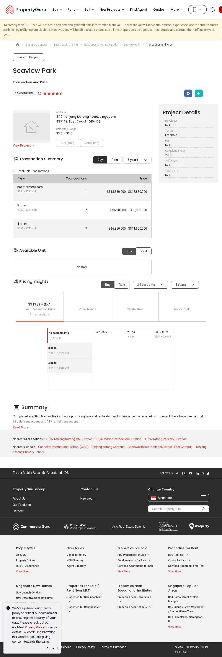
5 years (133, 160)
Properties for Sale (132, 548)
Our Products (22, 505)
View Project (22, 145)
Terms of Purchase (113, 647)
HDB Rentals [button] (176, 554)
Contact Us (89, 489)
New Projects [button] (110, 9)
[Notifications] (212, 9)
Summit (128, 526)
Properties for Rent (183, 548)
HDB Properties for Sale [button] (132, 554)
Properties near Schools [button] (132, 607)
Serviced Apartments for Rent (186, 565)
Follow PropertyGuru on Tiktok (207, 473)
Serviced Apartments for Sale (135, 565)
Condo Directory (76, 554)
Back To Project (28, 57)
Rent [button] (71, 9)
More (175, 9)
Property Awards (80, 526)
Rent (115, 160)
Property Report (168, 526)
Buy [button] (55, 9)
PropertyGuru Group (29, 489)
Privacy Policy (35, 627)
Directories (75, 548)
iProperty (199, 526)
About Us (19, 498)
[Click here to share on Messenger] (188, 93)
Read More (20, 427)
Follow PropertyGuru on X (202, 473)
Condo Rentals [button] (177, 560)
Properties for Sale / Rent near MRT (83, 588)
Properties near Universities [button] (134, 597)
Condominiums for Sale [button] (132, 560)
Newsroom (87, 498)
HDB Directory (75, 560)
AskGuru (21, 554)
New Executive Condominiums (34, 598)
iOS (66, 472)
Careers (18, 511)
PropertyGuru (27, 548)
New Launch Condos (28, 592)
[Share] (199, 93)
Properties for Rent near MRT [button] (84, 607)
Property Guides (25, 560)
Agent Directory (76, 565)
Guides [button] (159, 9)
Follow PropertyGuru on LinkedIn (196, 473)
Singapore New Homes (34, 586)
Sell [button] (87, 9)
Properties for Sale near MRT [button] (84, 597)
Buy (100, 160)
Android (51, 472)
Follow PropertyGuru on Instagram (183, 473)
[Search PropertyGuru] (203, 509)
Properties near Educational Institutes (135, 588)
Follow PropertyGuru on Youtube (190, 473)
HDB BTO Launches (27, 565)
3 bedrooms (146, 284)
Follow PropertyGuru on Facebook (176, 473)
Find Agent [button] (138, 9)
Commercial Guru (31, 526)
